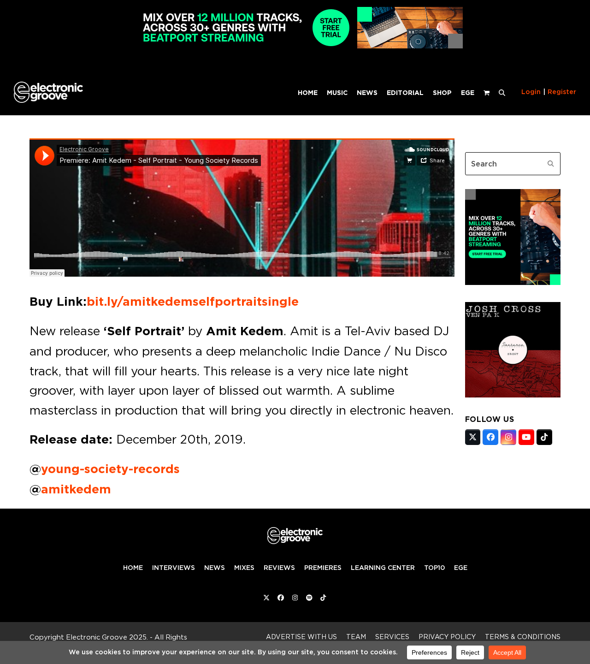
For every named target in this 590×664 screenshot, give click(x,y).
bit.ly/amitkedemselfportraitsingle (193, 301)
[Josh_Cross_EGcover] (512, 394)
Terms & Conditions (522, 636)
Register (562, 92)
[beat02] (512, 282)
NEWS (214, 567)
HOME (133, 567)
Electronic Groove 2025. (107, 637)
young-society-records (110, 469)
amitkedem (76, 489)
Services (392, 636)
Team (356, 636)
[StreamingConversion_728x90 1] (295, 46)
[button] (502, 92)
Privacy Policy (447, 636)
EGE (460, 567)
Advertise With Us (301, 636)
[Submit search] (551, 163)
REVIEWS (279, 567)
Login (531, 92)
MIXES (244, 567)
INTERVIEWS (173, 567)
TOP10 (434, 567)
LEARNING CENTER (383, 567)
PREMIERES (323, 567)
